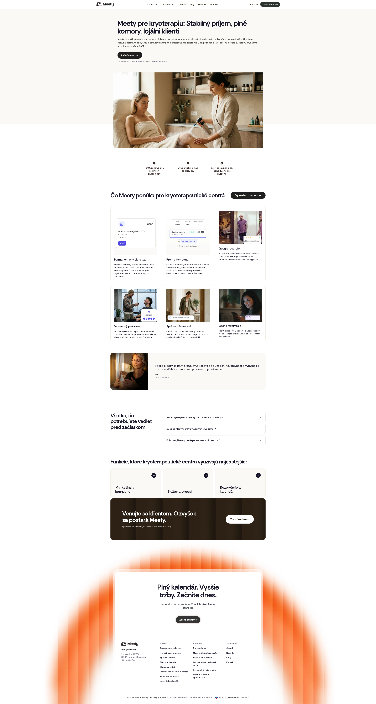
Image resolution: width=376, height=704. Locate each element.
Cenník (182, 4)
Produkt (150, 4)
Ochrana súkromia (178, 697)
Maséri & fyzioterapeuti (205, 653)
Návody (202, 4)
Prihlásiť (254, 4)
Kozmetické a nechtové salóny (204, 664)
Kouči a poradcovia (202, 657)
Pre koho (167, 4)
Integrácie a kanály (169, 681)
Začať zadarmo (270, 4)
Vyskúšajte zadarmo (248, 195)
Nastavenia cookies (237, 697)
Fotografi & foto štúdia (204, 670)
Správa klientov (167, 657)
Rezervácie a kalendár (171, 648)
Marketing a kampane (170, 653)
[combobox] (219, 697)
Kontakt (214, 4)
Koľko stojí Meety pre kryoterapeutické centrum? (193, 440)
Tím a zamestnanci (169, 676)
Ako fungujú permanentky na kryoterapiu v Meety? (194, 417)
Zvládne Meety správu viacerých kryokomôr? (191, 428)
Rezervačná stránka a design (174, 671)
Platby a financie (168, 662)
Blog (192, 4)
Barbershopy (199, 648)
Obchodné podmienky (201, 697)
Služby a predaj (167, 667)
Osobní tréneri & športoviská (201, 676)
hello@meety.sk (128, 649)
